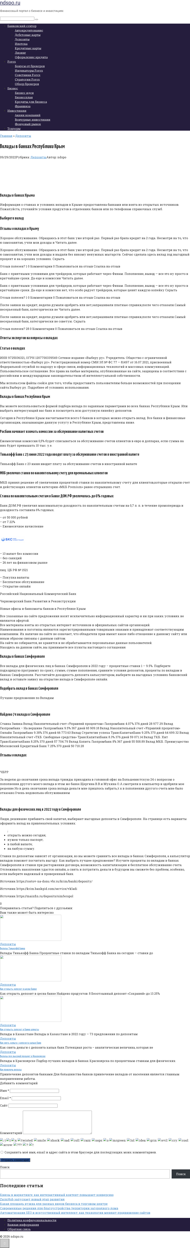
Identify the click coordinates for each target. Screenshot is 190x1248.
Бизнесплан (24, 97)
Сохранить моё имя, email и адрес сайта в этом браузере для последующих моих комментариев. (80, 1152)
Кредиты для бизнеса (31, 102)
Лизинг (20, 52)
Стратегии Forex (27, 79)
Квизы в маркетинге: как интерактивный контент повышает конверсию (57, 1195)
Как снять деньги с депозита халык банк (20, 1043)
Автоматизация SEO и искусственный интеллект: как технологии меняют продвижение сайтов (75, 1213)
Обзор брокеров (27, 84)
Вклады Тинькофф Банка (12, 948)
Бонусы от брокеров (30, 66)
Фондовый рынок (28, 124)
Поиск (5, 1167)
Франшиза (22, 106)
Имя (4, 1090)
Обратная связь (19, 1229)
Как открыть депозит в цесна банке (18, 989)
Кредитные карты (28, 48)
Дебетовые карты (27, 35)
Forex (11, 61)
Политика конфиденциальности (31, 1220)
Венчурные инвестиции (32, 119)
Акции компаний (27, 115)
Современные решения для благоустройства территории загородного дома (59, 1208)
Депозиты (22, 39)
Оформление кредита (31, 57)
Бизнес (12, 88)
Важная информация (23, 1224)
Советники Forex (27, 75)
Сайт (4, 1105)
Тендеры (13, 128)
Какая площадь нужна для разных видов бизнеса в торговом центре (54, 1204)
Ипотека (21, 44)
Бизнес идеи (24, 93)
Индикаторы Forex (29, 70)
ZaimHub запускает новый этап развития (32, 1199)
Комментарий (11, 1133)
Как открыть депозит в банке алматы (19, 1029)
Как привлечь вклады (11, 1069)
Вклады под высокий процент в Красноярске (22, 1056)
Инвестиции (16, 110)
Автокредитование (29, 30)
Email (5, 1098)
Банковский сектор (21, 26)
